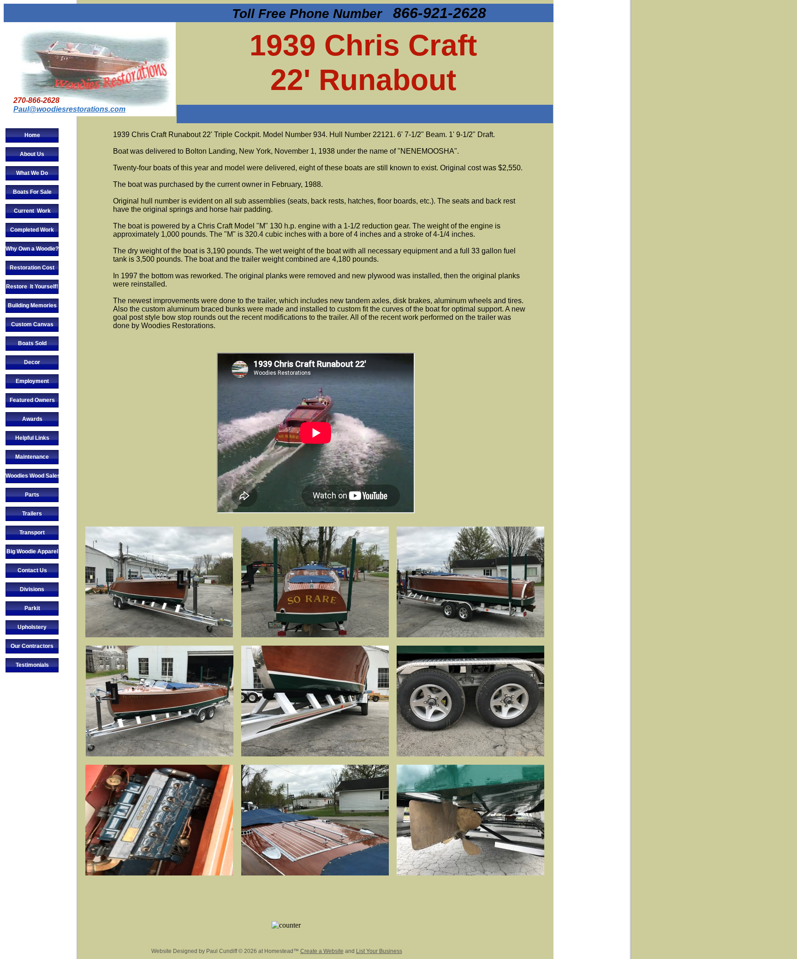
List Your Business (379, 951)
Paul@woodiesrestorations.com (69, 109)
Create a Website (322, 951)
